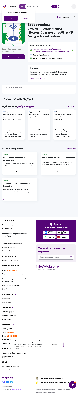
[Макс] (3, 382)
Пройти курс (19, 172)
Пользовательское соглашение (66, 387)
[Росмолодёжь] (16, 389)
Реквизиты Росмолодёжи (43, 387)
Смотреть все (70, 106)
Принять (54, 345)
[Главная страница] (5, 6)
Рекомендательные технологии (45, 392)
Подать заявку (13, 57)
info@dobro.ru (47, 266)
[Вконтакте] (7, 382)
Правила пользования (63, 389)
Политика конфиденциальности (45, 389)
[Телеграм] (11, 382)
